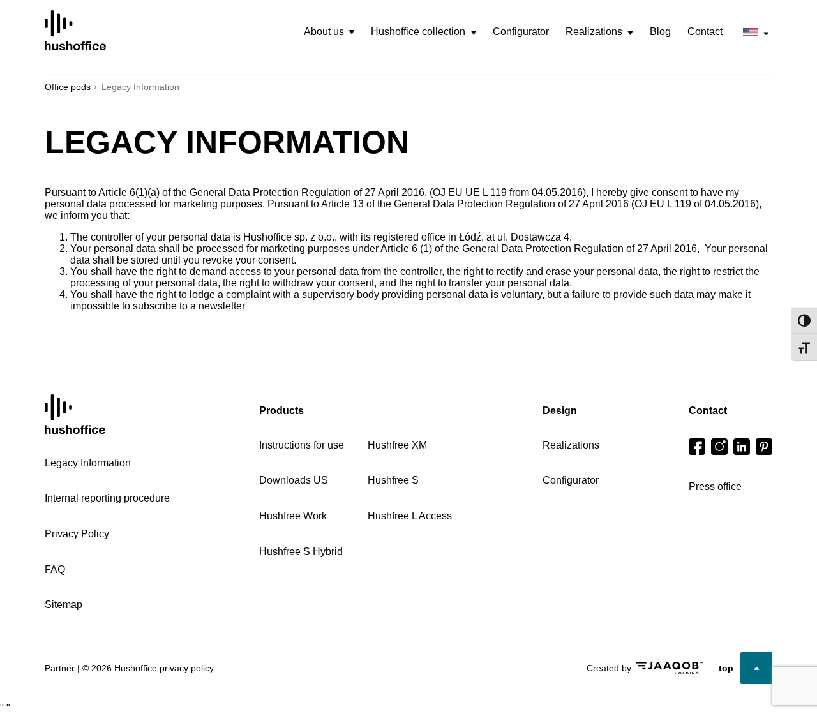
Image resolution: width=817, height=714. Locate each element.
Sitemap (63, 604)
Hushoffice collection (418, 31)
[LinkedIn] (741, 446)
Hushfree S (393, 480)
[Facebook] (697, 446)
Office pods (68, 87)
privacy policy (187, 668)
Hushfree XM (397, 445)
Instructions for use (301, 445)
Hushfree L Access (410, 515)
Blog (660, 31)
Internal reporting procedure (107, 498)
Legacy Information (88, 462)
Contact (705, 31)
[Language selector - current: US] (755, 32)
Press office (715, 486)
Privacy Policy (77, 533)
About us (324, 31)
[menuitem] (329, 32)
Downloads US (293, 480)
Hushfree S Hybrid (301, 551)
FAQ (55, 569)
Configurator (521, 31)
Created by (609, 668)
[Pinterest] (764, 446)
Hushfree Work (293, 515)
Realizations (594, 31)
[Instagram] (719, 446)
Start (75, 414)
